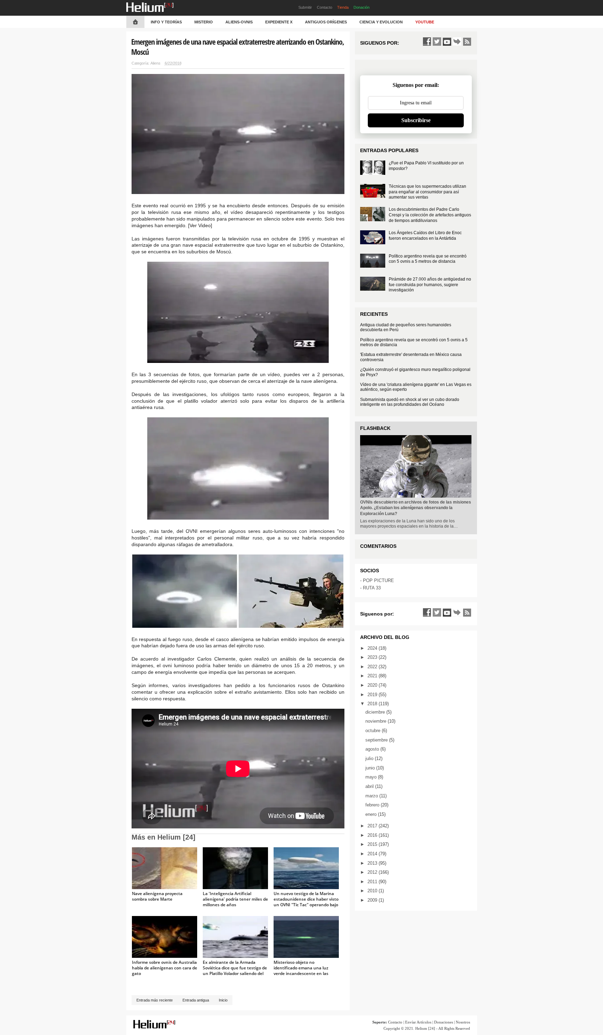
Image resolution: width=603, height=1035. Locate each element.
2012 (373, 872)
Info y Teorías (166, 22)
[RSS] (467, 41)
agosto (372, 749)
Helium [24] (425, 1028)
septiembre (377, 740)
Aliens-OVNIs (239, 22)
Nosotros (463, 1022)
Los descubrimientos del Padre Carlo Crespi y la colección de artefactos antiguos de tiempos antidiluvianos (430, 215)
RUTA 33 (372, 587)
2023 (373, 657)
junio (370, 767)
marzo (372, 795)
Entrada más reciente (154, 1000)
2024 (373, 648)
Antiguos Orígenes (326, 22)
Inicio (223, 1000)
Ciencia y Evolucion (381, 22)
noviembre (376, 721)
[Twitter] (437, 41)
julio (370, 758)
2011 (373, 881)
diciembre (375, 712)
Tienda (343, 7)
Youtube (424, 22)
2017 (373, 825)
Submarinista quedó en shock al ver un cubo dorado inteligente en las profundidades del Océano (409, 402)
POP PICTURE (378, 580)
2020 (373, 685)
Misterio (203, 22)
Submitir (305, 7)
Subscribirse (416, 120)
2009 (373, 900)
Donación (361, 7)
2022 (373, 666)
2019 (373, 694)
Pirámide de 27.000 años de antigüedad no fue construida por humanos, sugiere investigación (430, 284)
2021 (373, 675)
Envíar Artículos (418, 1022)
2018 (373, 703)
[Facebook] (427, 41)
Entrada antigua (196, 1000)
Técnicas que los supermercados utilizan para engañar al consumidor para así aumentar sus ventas (427, 192)
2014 (373, 853)
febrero (373, 804)
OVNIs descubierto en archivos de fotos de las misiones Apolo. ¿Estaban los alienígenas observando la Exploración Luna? (415, 508)
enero (371, 814)
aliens (155, 63)
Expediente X (278, 22)
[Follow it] (457, 41)
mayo (371, 777)
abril (370, 786)
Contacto (324, 7)
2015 (373, 844)
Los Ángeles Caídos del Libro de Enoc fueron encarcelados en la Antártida (425, 235)
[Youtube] (447, 41)
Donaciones (443, 1022)
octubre (373, 730)
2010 (373, 890)
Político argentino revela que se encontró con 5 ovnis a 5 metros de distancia (428, 259)
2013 (373, 863)
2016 (373, 835)
